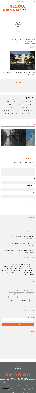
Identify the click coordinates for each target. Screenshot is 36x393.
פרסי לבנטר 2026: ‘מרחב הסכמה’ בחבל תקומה (22, 223)
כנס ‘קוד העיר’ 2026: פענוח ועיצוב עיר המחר (22, 243)
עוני (11, 293)
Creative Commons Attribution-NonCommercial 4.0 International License (18, 390)
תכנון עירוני (12, 300)
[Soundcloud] (7, 10)
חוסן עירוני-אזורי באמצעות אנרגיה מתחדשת (14, 270)
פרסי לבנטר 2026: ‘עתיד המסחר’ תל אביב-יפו (22, 236)
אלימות (12, 287)
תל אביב (31, 304)
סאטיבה (30, 270)
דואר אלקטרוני (31, 185)
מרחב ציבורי (30, 293)
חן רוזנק (33, 43)
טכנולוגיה (17, 290)
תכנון (31, 300)
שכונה (6, 297)
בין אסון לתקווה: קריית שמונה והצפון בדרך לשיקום (21, 230)
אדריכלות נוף (21, 287)
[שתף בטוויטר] (17, 88)
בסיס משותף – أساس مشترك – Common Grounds (19, 250)
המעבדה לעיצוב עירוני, (26, 385)
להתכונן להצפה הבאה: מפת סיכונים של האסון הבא (16, 147)
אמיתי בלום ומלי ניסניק (21, 149)
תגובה (33, 165)
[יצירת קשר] (11, 10)
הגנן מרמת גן (28, 272)
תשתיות (9, 304)
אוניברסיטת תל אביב (18, 386)
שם (34, 178)
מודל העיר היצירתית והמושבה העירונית (15, 264)
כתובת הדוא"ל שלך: (29, 317)
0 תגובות (32, 47)
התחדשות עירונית (28, 290)
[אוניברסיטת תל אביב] (24, 10)
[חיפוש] (17, 10)
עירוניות (20, 297)
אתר (34, 192)
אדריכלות (30, 287)
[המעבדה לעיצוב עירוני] (20, 10)
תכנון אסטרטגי (23, 300)
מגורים (10, 290)
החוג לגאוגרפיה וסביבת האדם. (11, 385)
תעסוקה (24, 304)
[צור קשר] (19, 376)
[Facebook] (4, 10)
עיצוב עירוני (29, 297)
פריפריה (13, 297)
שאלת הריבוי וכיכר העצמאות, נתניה (14, 268)
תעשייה (16, 304)
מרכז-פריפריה (19, 293)
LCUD (20, 388)
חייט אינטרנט (12, 392)
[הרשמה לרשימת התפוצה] (14, 10)
